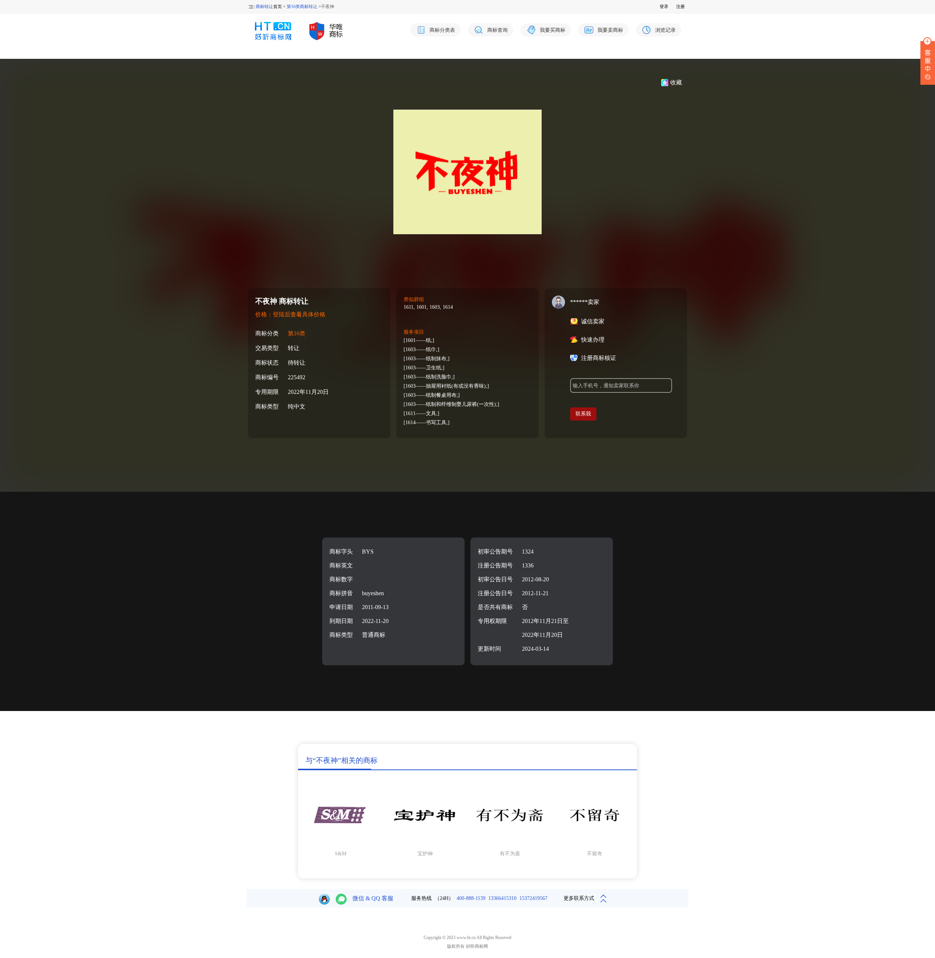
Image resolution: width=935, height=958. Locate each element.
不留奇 (594, 853)
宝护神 (425, 853)
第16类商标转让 (302, 6)
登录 (664, 6)
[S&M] (340, 844)
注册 (680, 6)
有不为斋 (510, 853)
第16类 (296, 333)
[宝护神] (425, 844)
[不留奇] (594, 844)
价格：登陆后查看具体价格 (290, 314)
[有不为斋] (510, 844)
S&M (340, 853)
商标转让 (264, 6)
